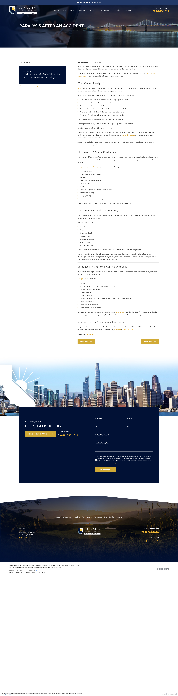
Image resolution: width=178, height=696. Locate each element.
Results (89, 517)
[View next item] (37, 86)
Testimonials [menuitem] (105, 10)
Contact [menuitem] (128, 10)
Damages (80, 279)
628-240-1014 (161, 11)
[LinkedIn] (152, 541)
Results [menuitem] (93, 10)
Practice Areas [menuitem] (68, 10)
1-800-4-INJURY (128, 330)
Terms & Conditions (125, 463)
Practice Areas (66, 517)
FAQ (83, 517)
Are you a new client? (102, 435)
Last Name (129, 418)
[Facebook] (146, 541)
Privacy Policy (115, 463)
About (58, 517)
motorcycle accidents (128, 135)
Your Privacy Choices (30, 570)
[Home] (23, 10)
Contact (119, 517)
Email (127, 426)
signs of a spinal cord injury (89, 167)
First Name (98, 418)
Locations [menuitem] (82, 10)
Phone (97, 426)
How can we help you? (102, 443)
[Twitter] (158, 541)
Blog (105, 517)
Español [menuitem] (117, 10)
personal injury (120, 312)
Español (111, 517)
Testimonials (98, 517)
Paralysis (80, 88)
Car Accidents (90, 335)
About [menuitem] (56, 10)
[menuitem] (11, 572)
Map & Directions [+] (25, 538)
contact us (117, 330)
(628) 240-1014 (69, 435)
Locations (77, 517)
